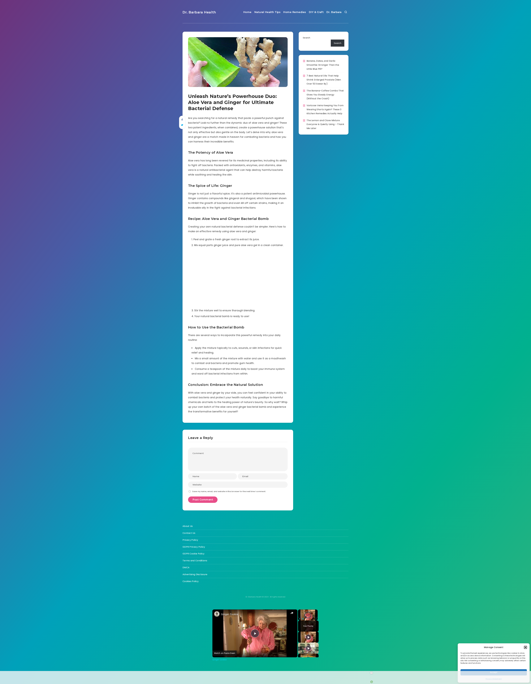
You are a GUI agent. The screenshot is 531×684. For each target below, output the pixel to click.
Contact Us (189, 533)
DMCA (186, 567)
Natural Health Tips (267, 12)
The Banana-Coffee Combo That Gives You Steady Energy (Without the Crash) (325, 94)
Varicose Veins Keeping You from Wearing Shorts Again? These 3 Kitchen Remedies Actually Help (325, 109)
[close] (371, 673)
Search (306, 37)
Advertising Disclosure (195, 574)
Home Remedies (294, 12)
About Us (188, 526)
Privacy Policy (190, 540)
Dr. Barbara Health (199, 12)
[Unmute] (303, 619)
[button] (525, 647)
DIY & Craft (316, 12)
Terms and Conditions (195, 560)
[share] (291, 612)
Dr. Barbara (334, 12)
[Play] (299, 619)
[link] (217, 614)
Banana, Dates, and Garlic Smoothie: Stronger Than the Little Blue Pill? (323, 65)
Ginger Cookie (229, 614)
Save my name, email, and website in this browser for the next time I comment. (229, 491)
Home (247, 12)
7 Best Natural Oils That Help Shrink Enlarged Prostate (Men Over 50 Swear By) (324, 79)
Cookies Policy (191, 581)
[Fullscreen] (316, 619)
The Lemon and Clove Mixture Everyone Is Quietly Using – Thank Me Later (325, 124)
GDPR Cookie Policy (193, 553)
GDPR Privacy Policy (194, 546)
